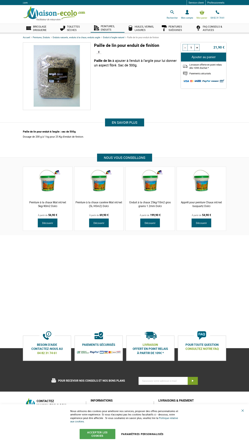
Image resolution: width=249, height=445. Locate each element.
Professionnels (215, 2)
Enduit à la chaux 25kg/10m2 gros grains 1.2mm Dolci (150, 204)
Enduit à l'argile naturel (114, 37)
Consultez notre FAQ (202, 349)
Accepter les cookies (97, 434)
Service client (196, 2)
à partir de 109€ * (150, 353)
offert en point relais (150, 349)
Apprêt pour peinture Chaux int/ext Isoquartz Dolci (201, 204)
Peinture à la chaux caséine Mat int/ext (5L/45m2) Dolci (99, 204)
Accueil (26, 37)
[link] (40, 28)
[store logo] (54, 13)
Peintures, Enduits (41, 37)
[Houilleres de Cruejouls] (99, 53)
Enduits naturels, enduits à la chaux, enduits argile (77, 37)
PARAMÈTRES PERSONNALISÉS (142, 434)
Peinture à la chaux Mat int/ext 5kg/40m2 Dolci (47, 204)
